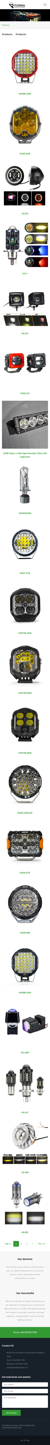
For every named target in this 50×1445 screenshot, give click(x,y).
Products (5, 25)
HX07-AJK (25, 573)
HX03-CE (25, 393)
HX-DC (25, 333)
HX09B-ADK (25, 993)
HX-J (25, 273)
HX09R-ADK (25, 94)
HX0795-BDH (25, 693)
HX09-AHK (25, 154)
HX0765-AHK (25, 633)
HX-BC (25, 1232)
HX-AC (25, 1112)
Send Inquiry (11, 1413)
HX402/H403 (25, 513)
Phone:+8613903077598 (25, 1332)
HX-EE (25, 214)
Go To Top (25, 1440)
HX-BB (25, 1172)
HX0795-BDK (25, 753)
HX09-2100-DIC (25, 813)
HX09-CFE (25, 873)
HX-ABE (25, 1052)
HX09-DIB (25, 933)
